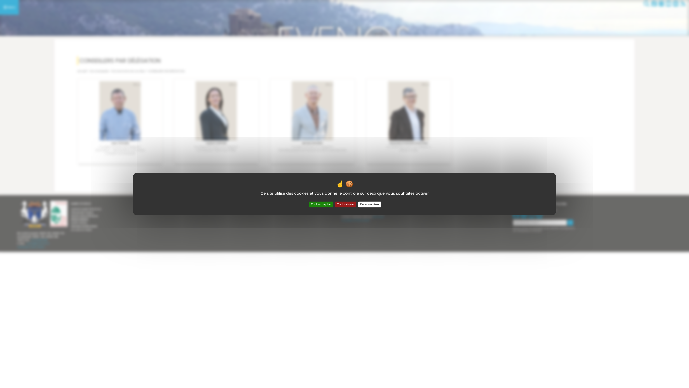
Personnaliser (369, 204)
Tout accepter (321, 204)
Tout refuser (346, 204)
